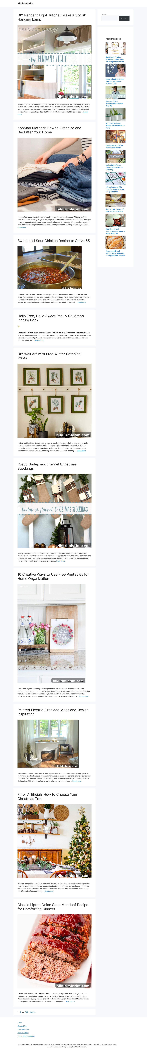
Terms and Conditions (26, 1036)
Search (104, 14)
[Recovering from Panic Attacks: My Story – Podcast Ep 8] (116, 70)
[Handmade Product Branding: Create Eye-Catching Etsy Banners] (116, 48)
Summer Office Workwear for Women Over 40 (114, 103)
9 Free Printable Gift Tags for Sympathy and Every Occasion (115, 189)
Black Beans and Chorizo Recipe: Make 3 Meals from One (115, 231)
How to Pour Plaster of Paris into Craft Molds (115, 210)
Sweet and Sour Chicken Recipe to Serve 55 (54, 241)
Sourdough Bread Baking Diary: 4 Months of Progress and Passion (115, 253)
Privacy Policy (23, 1033)
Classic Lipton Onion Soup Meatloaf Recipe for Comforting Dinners (53, 907)
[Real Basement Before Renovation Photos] (116, 136)
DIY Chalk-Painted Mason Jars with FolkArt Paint (115, 125)
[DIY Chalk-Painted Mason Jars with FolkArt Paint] (116, 114)
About (20, 1023)
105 (27, 1012)
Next (33, 1012)
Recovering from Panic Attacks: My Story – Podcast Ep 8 (115, 81)
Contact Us (22, 1026)
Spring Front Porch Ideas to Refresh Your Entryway (114, 167)
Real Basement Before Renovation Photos (114, 146)
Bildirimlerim (25, 3)
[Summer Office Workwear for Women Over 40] (116, 92)
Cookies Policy (23, 1029)
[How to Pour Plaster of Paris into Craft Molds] (116, 200)
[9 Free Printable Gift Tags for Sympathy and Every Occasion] (116, 178)
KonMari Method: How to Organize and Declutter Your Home (49, 130)
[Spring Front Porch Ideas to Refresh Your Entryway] (116, 156)
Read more (22, 227)
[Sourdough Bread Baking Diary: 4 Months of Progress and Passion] (116, 242)
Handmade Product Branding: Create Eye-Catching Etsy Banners (115, 59)
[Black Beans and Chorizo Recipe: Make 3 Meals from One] (116, 220)
